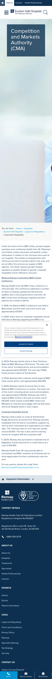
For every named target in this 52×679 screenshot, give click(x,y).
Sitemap (5, 637)
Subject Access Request (13, 669)
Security (5, 653)
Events (5, 600)
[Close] (47, 325)
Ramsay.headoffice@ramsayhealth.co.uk (20, 467)
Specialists (6, 568)
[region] (26, 339)
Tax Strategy (7, 648)
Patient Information (10, 605)
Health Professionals (33, 3)
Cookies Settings (26, 351)
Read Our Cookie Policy (23, 337)
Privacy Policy (8, 632)
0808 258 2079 (13, 536)
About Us (6, 553)
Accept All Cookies (26, 344)
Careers (18, 3)
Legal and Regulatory (35, 231)
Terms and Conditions (12, 627)
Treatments (7, 563)
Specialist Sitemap (10, 643)
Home (19, 228)
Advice (5, 595)
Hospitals (28, 228)
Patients (9, 3)
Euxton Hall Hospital (13, 231)
